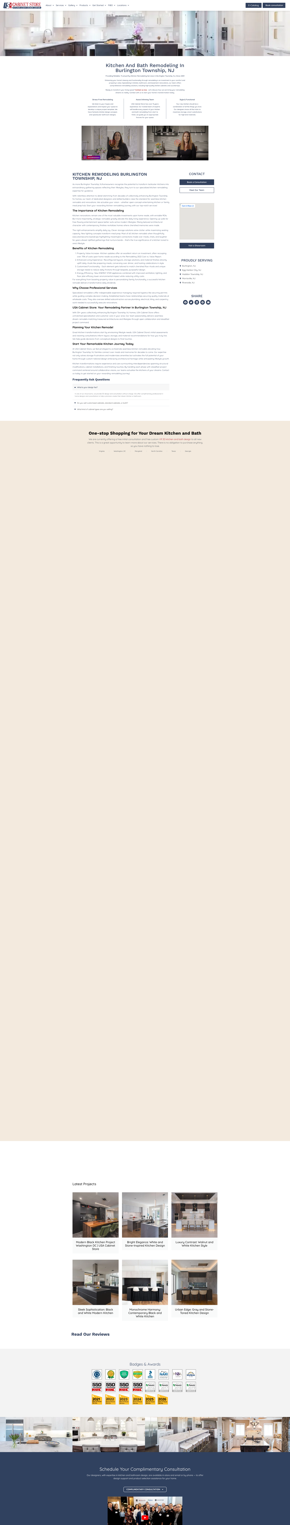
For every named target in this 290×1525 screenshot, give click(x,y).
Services (60, 5)
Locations (122, 5)
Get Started (98, 5)
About (48, 5)
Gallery (71, 5)
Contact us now (141, 90)
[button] (185, 302)
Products (84, 5)
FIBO (110, 5)
